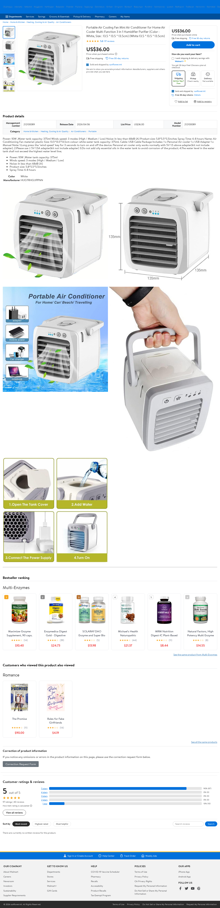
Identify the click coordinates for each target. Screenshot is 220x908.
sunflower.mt (115, 64)
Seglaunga (88, 7)
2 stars (44, 800)
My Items (125, 16)
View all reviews (14, 812)
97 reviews (109, 41)
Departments (15, 16)
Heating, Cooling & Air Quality (40, 22)
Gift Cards (52, 890)
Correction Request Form (21, 764)
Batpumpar (138, 7)
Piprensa (78, 7)
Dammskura (99, 7)
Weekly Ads (151, 855)
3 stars (44, 796)
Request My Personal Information (151, 885)
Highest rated (41, 823)
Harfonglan (49, 7)
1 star (45, 803)
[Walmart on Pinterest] (199, 889)
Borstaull (128, 7)
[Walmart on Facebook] (180, 889)
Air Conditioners (63, 22)
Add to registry (204, 101)
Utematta (18, 7)
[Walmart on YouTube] (193, 889)
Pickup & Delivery (82, 16)
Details (197, 95)
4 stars (44, 792)
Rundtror (148, 7)
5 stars (44, 788)
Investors (7, 885)
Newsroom (8, 881)
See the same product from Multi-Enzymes (195, 654)
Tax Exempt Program (101, 895)
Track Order (130, 855)
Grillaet (109, 7)
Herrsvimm (200, 7)
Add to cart (193, 45)
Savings (41, 16)
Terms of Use (141, 871)
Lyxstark (170, 7)
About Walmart (10, 871)
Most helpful (62, 823)
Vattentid (28, 7)
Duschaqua (7, 7)
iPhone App (184, 871)
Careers (112, 16)
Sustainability (9, 890)
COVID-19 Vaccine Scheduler (105, 871)
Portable (92, 131)
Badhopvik (179, 7)
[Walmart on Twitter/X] (186, 889)
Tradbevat (190, 7)
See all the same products (204, 742)
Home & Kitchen (17, 22)
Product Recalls (98, 890)
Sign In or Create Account (80, 855)
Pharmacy (100, 16)
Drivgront (119, 7)
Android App (184, 876)
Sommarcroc (159, 7)
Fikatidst (69, 7)
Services (30, 16)
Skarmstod (211, 7)
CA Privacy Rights (143, 881)
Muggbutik (38, 7)
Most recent (21, 823)
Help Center (108, 855)
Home (5, 22)
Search (211, 823)
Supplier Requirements (14, 895)
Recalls (94, 881)
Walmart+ (52, 885)
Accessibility (97, 885)
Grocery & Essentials (59, 16)
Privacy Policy (141, 876)
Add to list (183, 101)
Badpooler (60, 7)
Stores (50, 876)
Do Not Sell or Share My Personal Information (163, 904)
